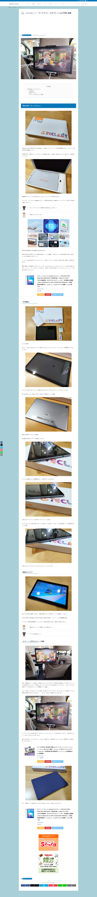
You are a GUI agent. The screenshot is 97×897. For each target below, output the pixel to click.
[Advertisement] (48, 24)
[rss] (84, 0)
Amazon (40, 294)
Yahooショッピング (57, 294)
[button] (25, 885)
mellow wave (14, 4)
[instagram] (80, 0)
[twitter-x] (79, 0)
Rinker (42, 288)
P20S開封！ (31, 91)
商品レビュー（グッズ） (27, 35)
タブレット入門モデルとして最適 (36, 94)
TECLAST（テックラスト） (34, 89)
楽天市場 (48, 294)
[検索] (87, 0)
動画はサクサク (32, 92)
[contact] (85, 0)
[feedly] (82, 0)
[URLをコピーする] (71, 885)
